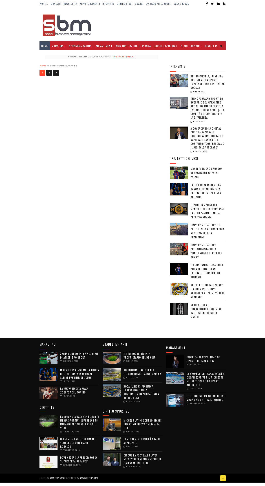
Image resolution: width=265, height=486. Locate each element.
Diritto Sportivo (165, 46)
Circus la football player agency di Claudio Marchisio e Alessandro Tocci (142, 459)
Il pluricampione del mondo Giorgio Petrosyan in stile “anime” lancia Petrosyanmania (207, 211)
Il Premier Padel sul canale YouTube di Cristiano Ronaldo (78, 442)
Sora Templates (57, 478)
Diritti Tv (211, 46)
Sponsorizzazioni (80, 46)
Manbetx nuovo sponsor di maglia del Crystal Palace (206, 172)
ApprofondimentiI (90, 3)
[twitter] (212, 3)
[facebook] (207, 3)
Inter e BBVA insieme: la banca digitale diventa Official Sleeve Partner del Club (206, 191)
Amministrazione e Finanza (133, 46)
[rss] (224, 3)
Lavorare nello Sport (158, 3)
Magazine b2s (181, 3)
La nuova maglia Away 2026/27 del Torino (74, 390)
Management (104, 46)
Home (44, 46)
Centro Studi (124, 3)
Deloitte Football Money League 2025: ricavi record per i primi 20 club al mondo (208, 291)
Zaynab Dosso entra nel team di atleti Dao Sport (79, 355)
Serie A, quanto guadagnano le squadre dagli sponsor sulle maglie (206, 311)
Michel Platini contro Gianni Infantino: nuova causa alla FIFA (142, 424)
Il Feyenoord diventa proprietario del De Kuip (139, 355)
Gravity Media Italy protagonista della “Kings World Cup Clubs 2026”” (206, 251)
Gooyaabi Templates (89, 478)
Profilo (43, 3)
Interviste (108, 3)
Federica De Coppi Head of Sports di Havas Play (203, 359)
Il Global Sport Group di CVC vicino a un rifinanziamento (206, 398)
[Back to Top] (223, 478)
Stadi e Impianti (191, 46)
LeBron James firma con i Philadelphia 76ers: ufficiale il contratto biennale (207, 271)
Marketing (58, 46)
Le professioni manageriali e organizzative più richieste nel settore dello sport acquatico (205, 379)
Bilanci (139, 3)
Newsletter (70, 3)
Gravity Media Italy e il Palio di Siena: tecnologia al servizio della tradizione (207, 231)
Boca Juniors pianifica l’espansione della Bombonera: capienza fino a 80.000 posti (141, 392)
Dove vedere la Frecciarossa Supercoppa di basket (79, 459)
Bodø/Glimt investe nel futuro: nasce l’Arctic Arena (142, 372)
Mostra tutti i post (123, 56)
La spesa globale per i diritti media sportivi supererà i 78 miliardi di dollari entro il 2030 (79, 422)
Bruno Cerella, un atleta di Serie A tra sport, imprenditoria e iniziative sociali (207, 81)
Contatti (56, 3)
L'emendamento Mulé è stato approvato (141, 441)
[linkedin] (218, 3)
